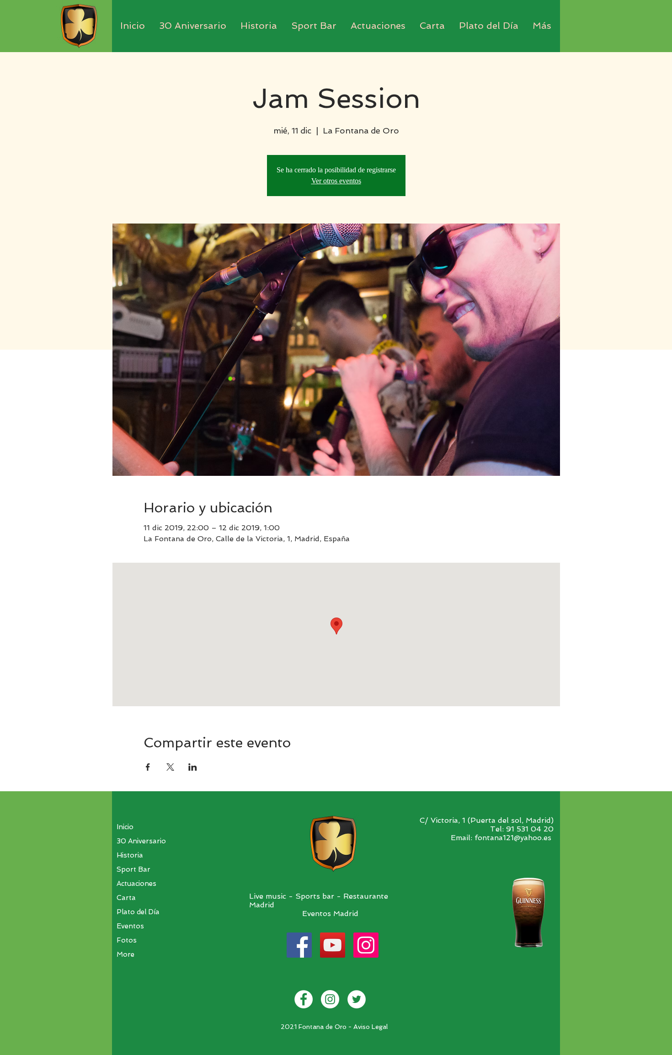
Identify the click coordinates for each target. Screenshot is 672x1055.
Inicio (125, 827)
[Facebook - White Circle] (303, 999)
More (125, 954)
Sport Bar (133, 869)
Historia (130, 855)
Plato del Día (138, 912)
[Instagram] (366, 945)
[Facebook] (299, 945)
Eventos (130, 926)
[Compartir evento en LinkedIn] (192, 767)
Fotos (127, 940)
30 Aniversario (141, 841)
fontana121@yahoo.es (513, 837)
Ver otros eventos (336, 181)
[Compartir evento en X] (170, 767)
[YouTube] (332, 945)
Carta (126, 898)
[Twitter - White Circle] (356, 999)
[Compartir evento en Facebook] (148, 767)
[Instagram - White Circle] (330, 999)
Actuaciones (136, 883)
